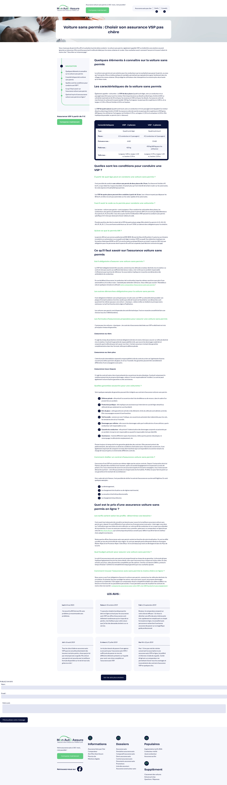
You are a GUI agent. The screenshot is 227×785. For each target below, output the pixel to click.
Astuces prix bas (150, 777)
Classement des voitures (152, 774)
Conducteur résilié (150, 751)
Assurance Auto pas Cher (96, 749)
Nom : (3, 684)
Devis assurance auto (123, 756)
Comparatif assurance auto (125, 754)
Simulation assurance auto (125, 751)
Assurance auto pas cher (143, 8)
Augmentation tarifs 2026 (153, 749)
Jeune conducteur (150, 754)
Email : (3, 693)
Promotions (120, 764)
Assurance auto (121, 749)
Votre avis (6, 703)
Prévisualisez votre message (14, 720)
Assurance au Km (150, 756)
